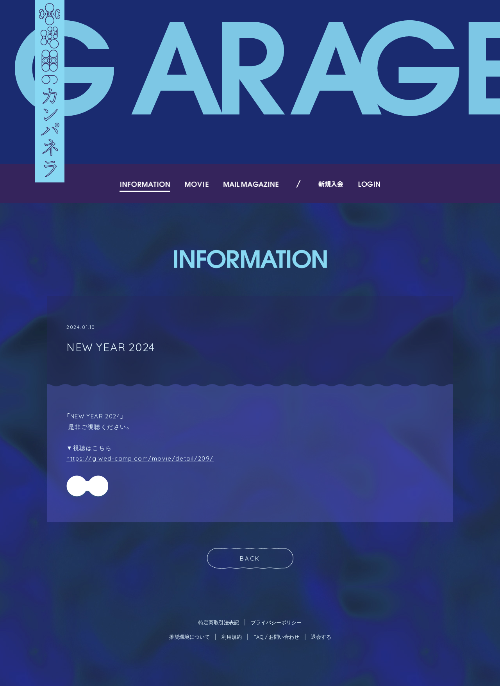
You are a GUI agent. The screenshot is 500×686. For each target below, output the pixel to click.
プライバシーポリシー (276, 622)
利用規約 (231, 636)
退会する (321, 636)
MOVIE (196, 184)
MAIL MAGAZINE (251, 184)
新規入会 (331, 184)
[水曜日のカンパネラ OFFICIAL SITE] (49, 91)
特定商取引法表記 (218, 622)
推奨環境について (189, 636)
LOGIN (369, 184)
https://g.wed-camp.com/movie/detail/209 (138, 458)
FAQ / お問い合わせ (276, 636)
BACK (250, 558)
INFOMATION (145, 184)
